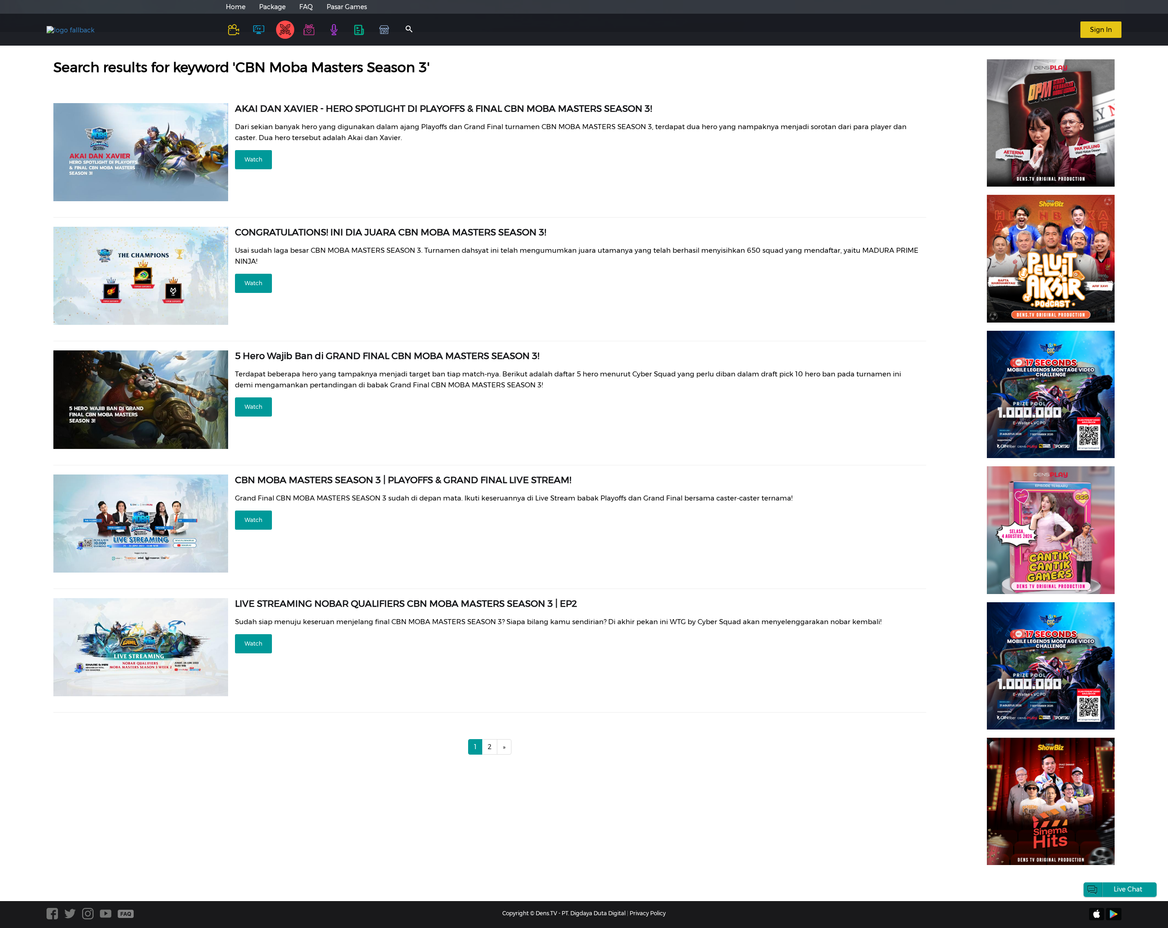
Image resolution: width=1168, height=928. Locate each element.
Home (235, 7)
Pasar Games (347, 7)
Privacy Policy (648, 913)
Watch (253, 159)
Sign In (1101, 30)
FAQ (306, 7)
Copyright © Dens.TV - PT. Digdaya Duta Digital (564, 913)
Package (272, 7)
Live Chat (1128, 889)
